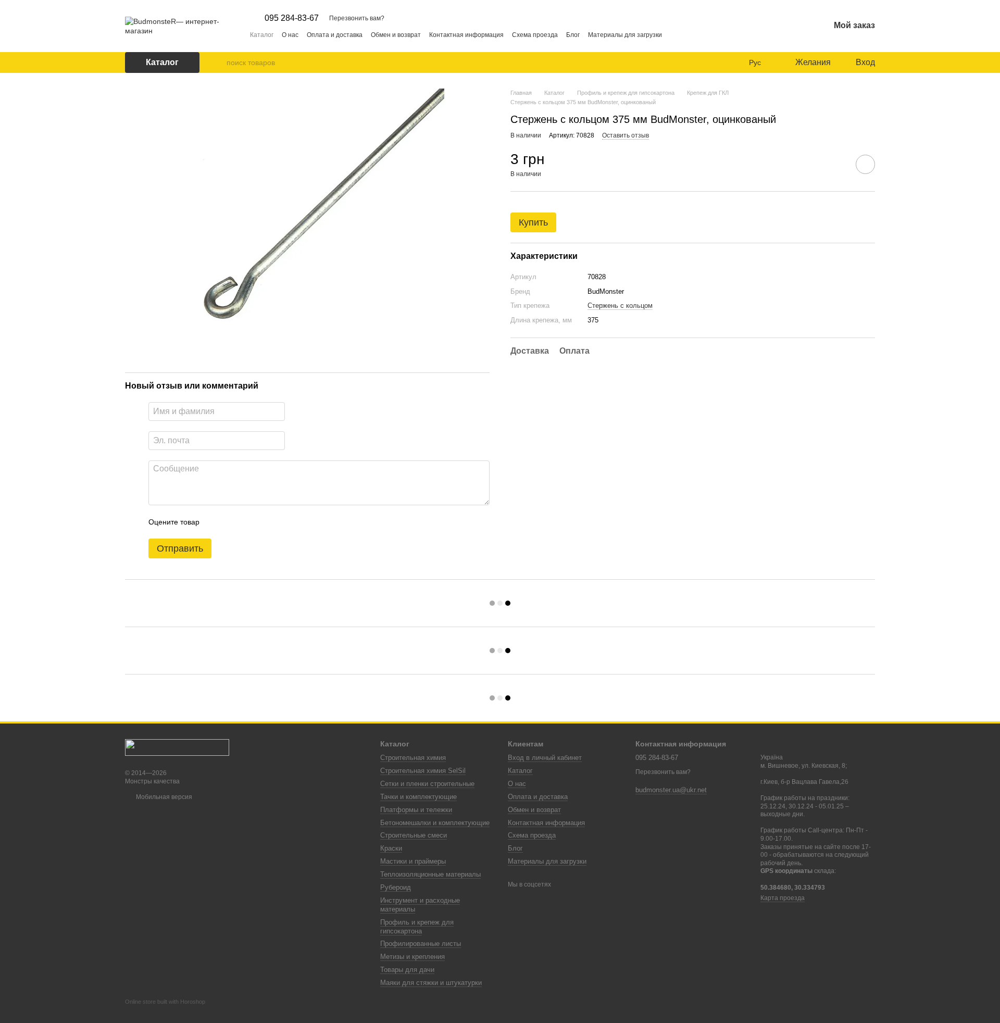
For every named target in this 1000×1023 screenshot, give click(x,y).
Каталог (261, 35)
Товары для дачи (407, 970)
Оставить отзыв (625, 135)
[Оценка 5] (283, 522)
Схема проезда (535, 35)
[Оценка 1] (216, 522)
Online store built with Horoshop (165, 1002)
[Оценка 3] (250, 522)
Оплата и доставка (334, 35)
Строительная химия (413, 758)
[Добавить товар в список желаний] (865, 163)
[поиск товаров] (218, 62)
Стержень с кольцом (620, 305)
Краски (391, 848)
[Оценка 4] (266, 522)
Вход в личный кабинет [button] (545, 758)
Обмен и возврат (396, 35)
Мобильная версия (163, 797)
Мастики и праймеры (413, 861)
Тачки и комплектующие (418, 797)
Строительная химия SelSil (423, 771)
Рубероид (395, 887)
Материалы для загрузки (625, 35)
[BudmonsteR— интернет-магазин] (177, 747)
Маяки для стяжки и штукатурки (431, 983)
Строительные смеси (413, 835)
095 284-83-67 (292, 18)
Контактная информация (466, 35)
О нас (290, 35)
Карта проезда (782, 898)
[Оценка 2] (233, 522)
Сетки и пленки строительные (427, 784)
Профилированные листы (420, 943)
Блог (573, 35)
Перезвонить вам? (356, 18)
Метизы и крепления (412, 956)
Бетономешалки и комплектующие (435, 823)
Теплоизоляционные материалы (430, 874)
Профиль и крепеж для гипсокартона (417, 926)
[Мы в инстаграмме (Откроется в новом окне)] (676, 34)
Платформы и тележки (416, 810)
